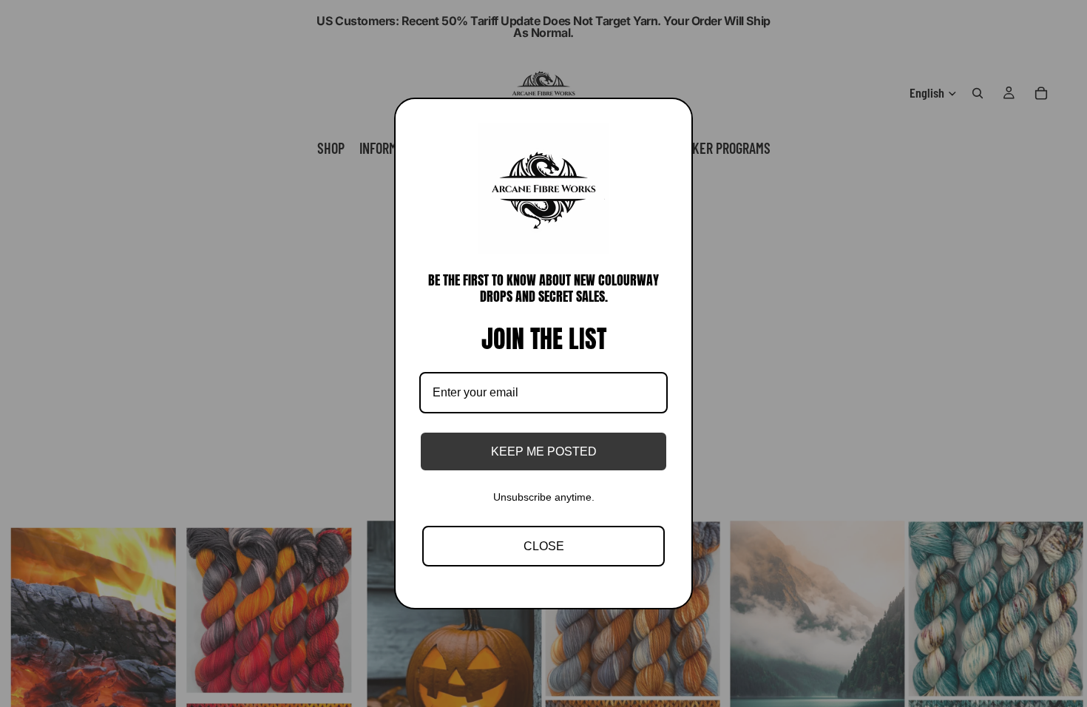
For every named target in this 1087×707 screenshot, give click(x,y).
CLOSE (544, 546)
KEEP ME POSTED (544, 451)
